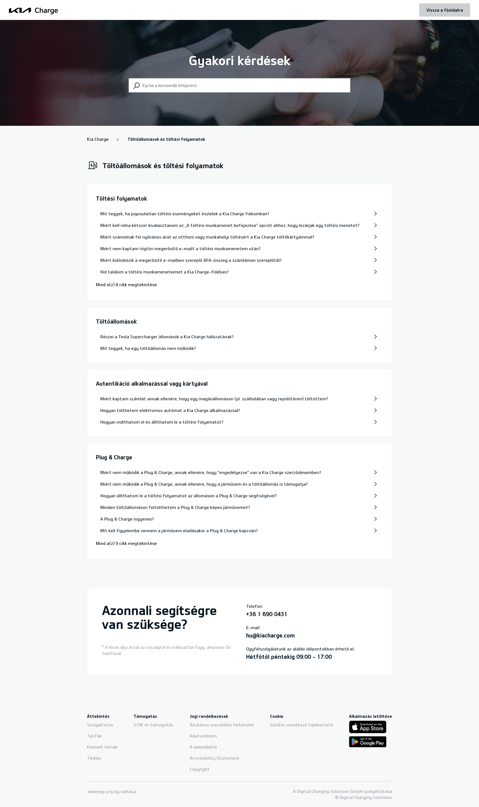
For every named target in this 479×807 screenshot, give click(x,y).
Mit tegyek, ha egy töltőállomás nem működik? (148, 348)
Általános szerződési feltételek (222, 724)
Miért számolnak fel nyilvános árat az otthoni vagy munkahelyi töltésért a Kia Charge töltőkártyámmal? (207, 236)
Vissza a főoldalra (444, 9)
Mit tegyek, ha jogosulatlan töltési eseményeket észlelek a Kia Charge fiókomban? (184, 213)
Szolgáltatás (100, 724)
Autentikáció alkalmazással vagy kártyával (152, 383)
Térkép (94, 757)
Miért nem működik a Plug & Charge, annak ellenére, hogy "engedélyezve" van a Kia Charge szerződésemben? (210, 472)
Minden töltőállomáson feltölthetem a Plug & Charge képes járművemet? (175, 507)
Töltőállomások (116, 321)
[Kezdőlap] (33, 10)
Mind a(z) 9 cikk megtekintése (126, 543)
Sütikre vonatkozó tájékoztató (301, 724)
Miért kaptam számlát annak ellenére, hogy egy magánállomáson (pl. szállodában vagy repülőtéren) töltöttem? (214, 398)
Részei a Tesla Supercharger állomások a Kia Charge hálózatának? (167, 336)
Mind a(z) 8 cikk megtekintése (126, 284)
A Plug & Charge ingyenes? (127, 518)
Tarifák (94, 735)
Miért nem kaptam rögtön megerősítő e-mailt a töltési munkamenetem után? (180, 248)
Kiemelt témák (102, 746)
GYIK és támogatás (153, 724)
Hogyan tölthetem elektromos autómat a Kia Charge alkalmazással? (170, 410)
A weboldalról (203, 746)
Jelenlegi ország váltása (112, 791)
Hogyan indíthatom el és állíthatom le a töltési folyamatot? (161, 421)
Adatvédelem (203, 735)
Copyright (200, 769)
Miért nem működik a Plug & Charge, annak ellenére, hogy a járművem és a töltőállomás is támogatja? (204, 483)
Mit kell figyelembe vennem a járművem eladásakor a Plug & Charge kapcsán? (179, 530)
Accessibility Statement (215, 757)
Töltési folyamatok (121, 198)
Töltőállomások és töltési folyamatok (166, 139)
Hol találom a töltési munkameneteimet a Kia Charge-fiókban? (164, 271)
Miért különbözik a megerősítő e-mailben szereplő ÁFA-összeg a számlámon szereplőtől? (191, 260)
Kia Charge (98, 139)
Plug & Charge (114, 457)
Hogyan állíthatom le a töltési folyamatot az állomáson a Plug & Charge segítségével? (188, 495)
